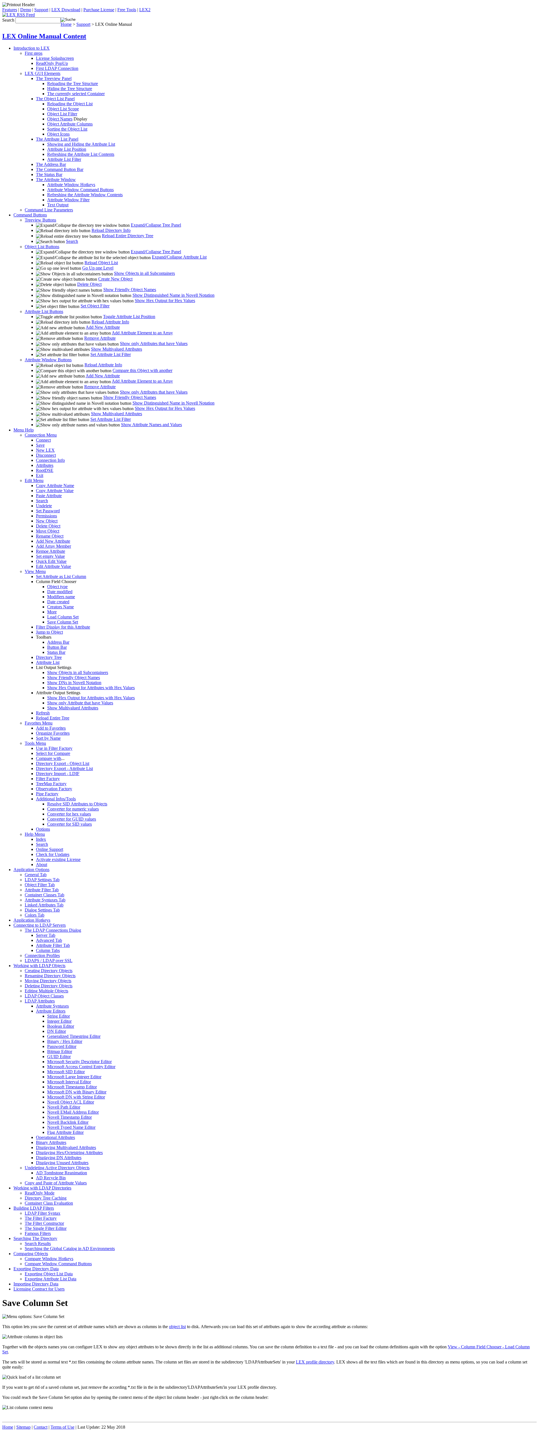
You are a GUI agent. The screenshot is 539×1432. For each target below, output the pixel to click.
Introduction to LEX (31, 48)
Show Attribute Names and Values (151, 424)
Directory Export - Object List (62, 763)
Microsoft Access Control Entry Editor (81, 1066)
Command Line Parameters (49, 209)
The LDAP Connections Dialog (53, 930)
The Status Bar (49, 174)
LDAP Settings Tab (42, 879)
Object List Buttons (42, 246)
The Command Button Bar (59, 169)
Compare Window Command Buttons (58, 1263)
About (41, 864)
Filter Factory (48, 778)
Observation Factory (54, 788)
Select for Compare (53, 753)
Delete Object (89, 284)
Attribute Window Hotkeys (71, 184)
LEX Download (65, 9)
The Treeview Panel (54, 78)
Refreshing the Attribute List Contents (80, 154)
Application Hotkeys (31, 920)
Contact (40, 1427)
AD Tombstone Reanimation (61, 1172)
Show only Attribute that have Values (80, 702)
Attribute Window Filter (68, 199)
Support (41, 9)
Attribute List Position (66, 149)
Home (66, 24)
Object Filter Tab (40, 884)
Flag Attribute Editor (65, 1132)
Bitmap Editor (59, 1051)
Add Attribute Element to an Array (142, 332)
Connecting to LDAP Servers (39, 925)
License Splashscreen (55, 58)
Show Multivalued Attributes (116, 349)
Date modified (59, 591)
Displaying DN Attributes (58, 1157)
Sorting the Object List (67, 129)
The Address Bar (51, 164)
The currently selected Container (76, 93)
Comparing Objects (30, 1253)
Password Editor (61, 1046)
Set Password (48, 510)
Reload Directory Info (111, 230)
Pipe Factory (47, 793)
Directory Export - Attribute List (64, 768)
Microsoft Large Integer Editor (74, 1076)
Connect (43, 440)
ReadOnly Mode (39, 1193)
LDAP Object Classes (44, 996)
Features (9, 9)
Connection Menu (41, 435)
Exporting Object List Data (49, 1273)
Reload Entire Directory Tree (127, 235)
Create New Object (115, 279)
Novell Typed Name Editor (71, 1127)
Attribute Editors (50, 1011)
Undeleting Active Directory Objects (57, 1167)
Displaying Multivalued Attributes (66, 1147)
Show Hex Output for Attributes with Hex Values (91, 687)
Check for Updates (52, 854)
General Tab (36, 874)
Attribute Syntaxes (52, 1006)
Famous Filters (38, 1233)
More (52, 611)
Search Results (38, 1243)
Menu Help (23, 430)
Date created (58, 601)
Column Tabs (48, 950)
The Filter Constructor (44, 1223)
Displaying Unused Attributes (62, 1162)
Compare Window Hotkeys (49, 1258)
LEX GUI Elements (42, 73)
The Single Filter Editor (46, 1228)
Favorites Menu (38, 723)
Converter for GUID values (71, 819)
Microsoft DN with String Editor (76, 1097)
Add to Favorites (51, 728)
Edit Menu (34, 480)
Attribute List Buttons (44, 311)
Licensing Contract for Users (39, 1289)
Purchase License (98, 9)
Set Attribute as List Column (61, 576)
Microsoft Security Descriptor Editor (79, 1061)
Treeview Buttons (40, 220)
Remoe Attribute (50, 551)
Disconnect (46, 455)
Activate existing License (58, 859)
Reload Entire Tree (52, 718)
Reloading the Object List (70, 103)
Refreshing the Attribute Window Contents (85, 194)
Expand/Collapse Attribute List (179, 257)
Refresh (43, 713)
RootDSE (44, 470)
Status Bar (56, 652)
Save (40, 445)
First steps (33, 53)
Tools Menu (35, 743)
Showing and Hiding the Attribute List (81, 144)
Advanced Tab (49, 940)
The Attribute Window (56, 179)
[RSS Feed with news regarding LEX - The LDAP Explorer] (18, 14)
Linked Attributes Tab (44, 905)
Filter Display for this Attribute (63, 627)
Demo (25, 9)
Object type (57, 586)
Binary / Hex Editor (64, 1041)
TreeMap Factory (51, 783)
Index (41, 839)
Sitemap (23, 1427)
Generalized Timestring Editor (74, 1036)
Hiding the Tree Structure (69, 88)
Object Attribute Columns (70, 124)
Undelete (44, 505)
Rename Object (49, 536)
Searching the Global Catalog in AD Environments (70, 1248)
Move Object (47, 531)
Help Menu (35, 834)
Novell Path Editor (63, 1107)
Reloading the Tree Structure (72, 83)
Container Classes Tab (44, 894)
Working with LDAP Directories (42, 1188)
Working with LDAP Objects (39, 965)
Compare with (48, 758)
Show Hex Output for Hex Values (165, 300)
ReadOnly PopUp (52, 63)
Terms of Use (62, 1427)
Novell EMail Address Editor (73, 1112)
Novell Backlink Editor (67, 1122)
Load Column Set (63, 617)
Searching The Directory (35, 1238)
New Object (47, 521)
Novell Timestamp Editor (69, 1117)
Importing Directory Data (35, 1284)
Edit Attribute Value (53, 566)
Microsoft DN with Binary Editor (76, 1092)
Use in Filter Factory (54, 748)
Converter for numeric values (73, 809)
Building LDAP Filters (33, 1208)
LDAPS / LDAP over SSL (48, 960)
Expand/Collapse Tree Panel (156, 225)
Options (43, 829)
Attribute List (48, 662)
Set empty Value (50, 556)
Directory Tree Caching (46, 1198)
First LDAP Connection (57, 68)
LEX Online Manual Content (44, 36)
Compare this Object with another (142, 370)
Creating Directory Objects (48, 970)
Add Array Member (53, 546)
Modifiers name (61, 596)
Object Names (59, 119)
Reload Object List (101, 262)
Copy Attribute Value (55, 490)
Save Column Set (62, 622)
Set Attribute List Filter (110, 354)
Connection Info (50, 460)
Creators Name (60, 606)
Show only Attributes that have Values (154, 343)
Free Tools (126, 9)
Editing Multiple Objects (46, 990)
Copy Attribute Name (55, 485)
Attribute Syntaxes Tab (45, 899)
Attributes (44, 465)
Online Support (49, 849)
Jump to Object (49, 632)
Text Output (57, 204)
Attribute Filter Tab (42, 889)
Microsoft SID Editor (66, 1071)
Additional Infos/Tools (56, 798)
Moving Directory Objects (48, 980)
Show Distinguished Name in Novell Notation (173, 295)
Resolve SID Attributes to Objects (77, 803)
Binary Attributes (51, 1142)
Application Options (31, 869)
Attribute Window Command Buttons (80, 189)
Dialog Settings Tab (42, 910)
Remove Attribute (100, 338)
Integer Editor (59, 1021)
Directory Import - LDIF (57, 773)
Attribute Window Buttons (48, 359)
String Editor (58, 1016)
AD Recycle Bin (51, 1177)
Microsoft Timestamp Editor (72, 1086)
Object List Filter (62, 113)
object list (177, 1326)
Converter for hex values (69, 814)
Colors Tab (34, 915)
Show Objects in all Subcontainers (144, 273)
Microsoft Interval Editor (69, 1081)
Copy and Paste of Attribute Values (56, 1182)
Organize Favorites (53, 733)
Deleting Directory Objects (48, 985)
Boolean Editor (60, 1026)
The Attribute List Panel (57, 139)
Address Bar (58, 642)
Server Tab (45, 935)
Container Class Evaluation (49, 1203)
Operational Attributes (55, 1137)
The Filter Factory (41, 1218)
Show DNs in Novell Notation (74, 682)
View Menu (35, 571)
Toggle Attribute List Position (129, 316)
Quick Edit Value (51, 561)
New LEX (45, 450)
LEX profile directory (315, 1362)
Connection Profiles (42, 955)
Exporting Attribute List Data (50, 1278)
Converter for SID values (69, 824)
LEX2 (144, 9)
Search (72, 241)
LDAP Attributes (40, 1001)
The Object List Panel (55, 98)
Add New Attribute (103, 327)
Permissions (46, 515)
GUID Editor (59, 1056)
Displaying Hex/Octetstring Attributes (69, 1152)
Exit (39, 475)
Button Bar (57, 647)
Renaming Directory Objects (50, 975)
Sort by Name (48, 738)
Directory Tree (49, 657)
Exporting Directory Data (36, 1268)
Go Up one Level (97, 268)
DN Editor (56, 1031)
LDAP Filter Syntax (42, 1213)
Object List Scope (63, 108)
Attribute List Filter (64, 159)
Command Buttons (30, 215)
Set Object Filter (95, 305)
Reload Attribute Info (110, 321)
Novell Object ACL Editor (70, 1102)
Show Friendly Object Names (129, 289)
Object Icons (58, 134)
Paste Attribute (49, 495)
